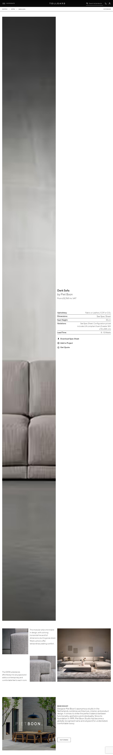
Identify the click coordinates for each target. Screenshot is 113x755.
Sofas (13, 9)
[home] (57, 3)
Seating (4, 9)
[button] (4, 3)
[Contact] (106, 3)
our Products (10, 3)
